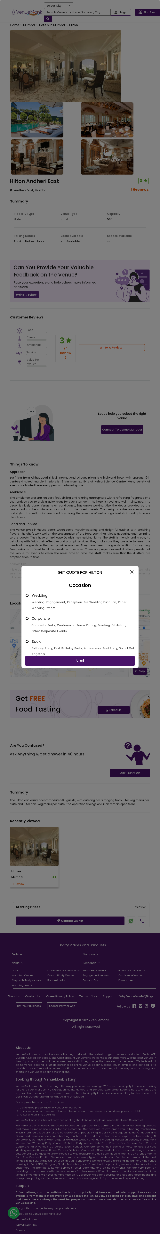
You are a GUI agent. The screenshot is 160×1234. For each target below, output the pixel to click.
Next (80, 660)
